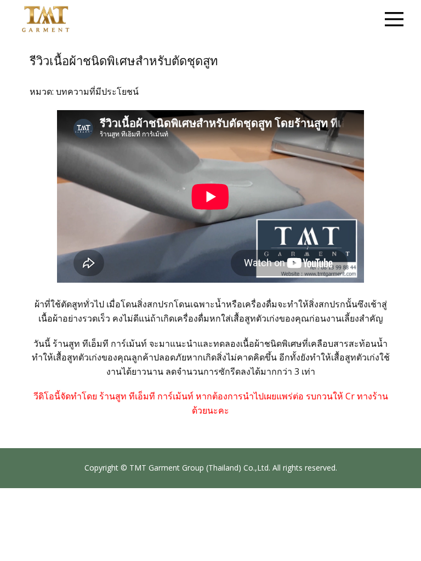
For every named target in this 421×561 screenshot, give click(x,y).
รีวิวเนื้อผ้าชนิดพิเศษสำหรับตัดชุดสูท (124, 61)
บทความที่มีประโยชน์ (97, 91)
